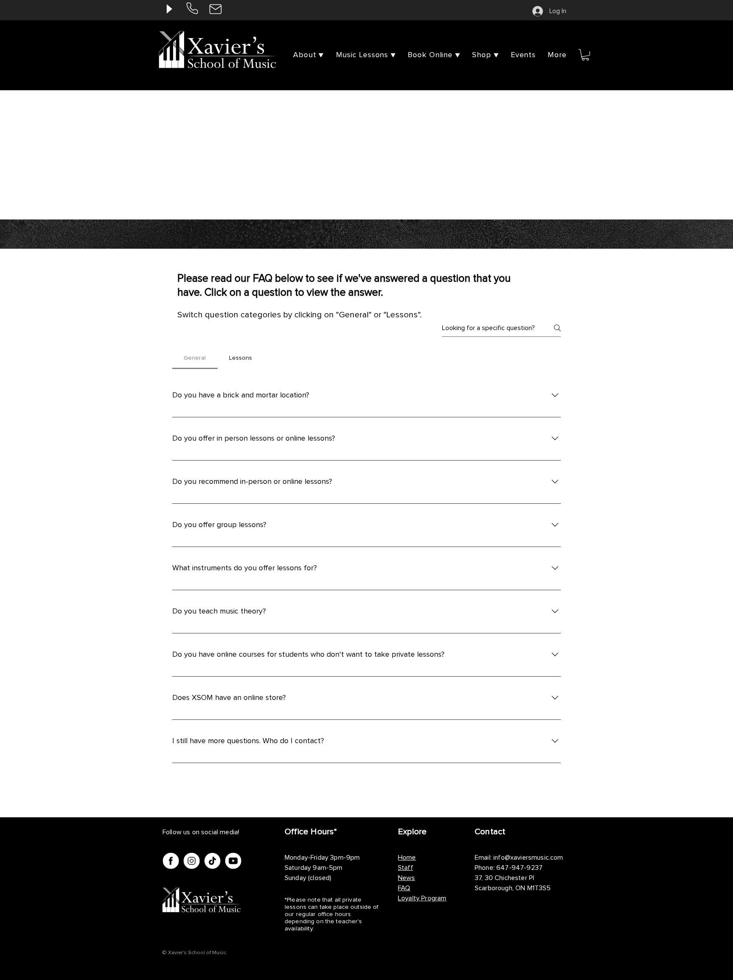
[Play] (169, 8)
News (406, 878)
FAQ (404, 888)
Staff (405, 867)
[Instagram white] (191, 860)
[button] (557, 55)
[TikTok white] (212, 860)
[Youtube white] (233, 860)
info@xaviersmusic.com (528, 857)
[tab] (195, 358)
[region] (192, 9)
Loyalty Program (422, 898)
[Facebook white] (170, 860)
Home (407, 857)
